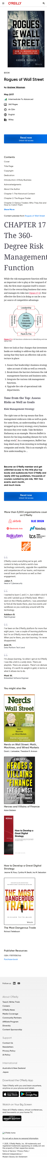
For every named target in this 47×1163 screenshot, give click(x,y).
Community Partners (12, 1017)
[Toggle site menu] (3, 3)
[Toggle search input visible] (44, 3)
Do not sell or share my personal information (20, 1138)
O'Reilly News (9, 1009)
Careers (6, 1006)
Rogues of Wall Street (35, 216)
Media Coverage (10, 1013)
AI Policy (6, 1054)
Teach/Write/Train (11, 1002)
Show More (9, 209)
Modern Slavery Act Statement (15, 1157)
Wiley (11, 119)
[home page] (14, 3)
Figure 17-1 (34, 293)
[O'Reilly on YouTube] (19, 983)
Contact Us (8, 1043)
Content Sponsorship (12, 1029)
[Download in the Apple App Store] (11, 1096)
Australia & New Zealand (14, 1068)
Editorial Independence (12, 1154)
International (10, 1062)
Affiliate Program (10, 1021)
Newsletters (8, 1047)
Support (7, 1037)
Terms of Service (9, 1151)
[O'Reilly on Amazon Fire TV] (12, 1120)
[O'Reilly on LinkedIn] (14, 983)
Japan (6, 1072)
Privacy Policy (9, 1050)
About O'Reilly (10, 996)
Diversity (7, 1025)
